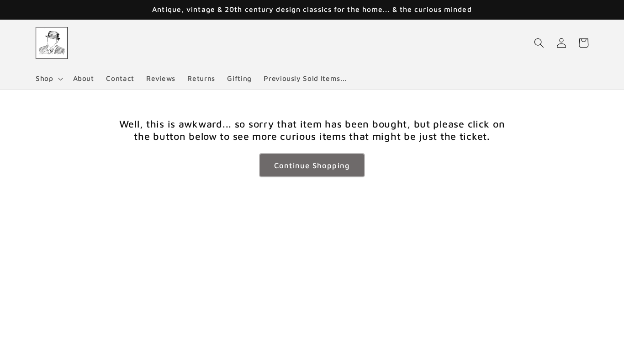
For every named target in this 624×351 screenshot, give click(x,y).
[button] (48, 78)
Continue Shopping (312, 165)
